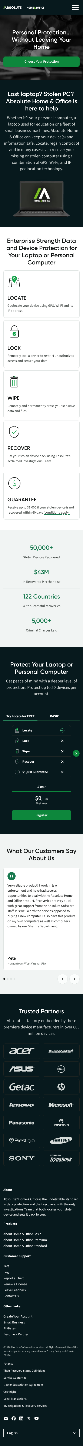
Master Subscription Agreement (23, 1385)
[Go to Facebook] (13, 1418)
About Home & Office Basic (22, 1234)
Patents (8, 1364)
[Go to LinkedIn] (21, 1418)
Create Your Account (17, 1316)
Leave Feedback (14, 1290)
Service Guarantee (14, 1378)
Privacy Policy (53, 1351)
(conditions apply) (57, 512)
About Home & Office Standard (25, 1246)
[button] (75, 7)
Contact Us (11, 1296)
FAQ (6, 1266)
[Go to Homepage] (23, 7)
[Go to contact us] (6, 1418)
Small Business (14, 1322)
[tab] (20, 712)
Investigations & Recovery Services (25, 1406)
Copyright (9, 1392)
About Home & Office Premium (25, 1240)
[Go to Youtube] (36, 1418)
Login (7, 1272)
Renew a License (15, 1284)
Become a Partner (16, 1334)
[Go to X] (28, 1418)
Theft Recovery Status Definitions (24, 1371)
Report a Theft (13, 1278)
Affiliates (9, 1328)
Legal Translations (15, 1399)
